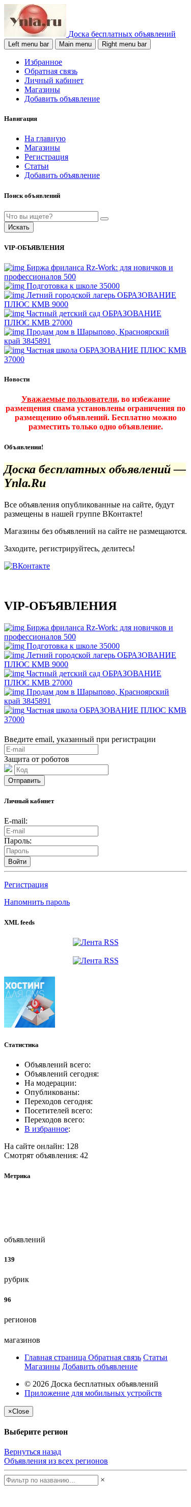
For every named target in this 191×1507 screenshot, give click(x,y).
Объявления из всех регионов (56, 1461)
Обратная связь (50, 71)
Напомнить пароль (37, 902)
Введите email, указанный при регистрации (80, 739)
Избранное (43, 62)
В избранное (46, 1129)
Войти (17, 861)
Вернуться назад (32, 1451)
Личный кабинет (54, 80)
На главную (45, 138)
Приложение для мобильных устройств (93, 1393)
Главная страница (56, 1357)
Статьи (36, 166)
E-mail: (16, 820)
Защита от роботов (36, 759)
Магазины (42, 89)
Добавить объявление (62, 98)
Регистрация (46, 156)
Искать (19, 227)
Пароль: (18, 840)
